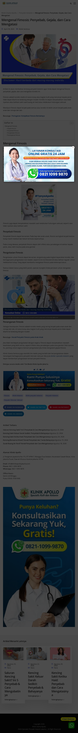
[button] (39, 366)
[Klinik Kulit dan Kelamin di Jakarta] (39, 164)
